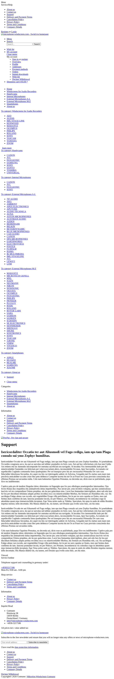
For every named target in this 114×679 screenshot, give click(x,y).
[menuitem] (60, 9)
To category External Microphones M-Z (18, 268)
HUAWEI (11, 360)
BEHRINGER (13, 224)
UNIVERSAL (13, 172)
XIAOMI (11, 367)
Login (14, 31)
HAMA (10, 251)
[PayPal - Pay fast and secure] (14, 438)
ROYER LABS (14, 311)
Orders (15, 72)
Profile (15, 64)
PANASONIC (13, 160)
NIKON (10, 286)
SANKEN (11, 318)
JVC (9, 158)
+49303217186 (8, 567)
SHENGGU (12, 328)
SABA (10, 313)
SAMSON (11, 316)
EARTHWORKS (14, 241)
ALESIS (10, 118)
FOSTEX (11, 246)
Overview (16, 62)
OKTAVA (11, 291)
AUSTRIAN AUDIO (16, 219)
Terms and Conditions (16, 24)
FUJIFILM (11, 249)
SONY (10, 136)
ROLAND (11, 133)
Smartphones (12, 403)
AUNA (10, 214)
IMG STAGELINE (15, 256)
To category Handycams (12, 150)
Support (10, 14)
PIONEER (11, 301)
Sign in (15, 59)
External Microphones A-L (18, 398)
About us (11, 9)
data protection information (26, 647)
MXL (9, 278)
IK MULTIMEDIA (15, 254)
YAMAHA (12, 141)
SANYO (11, 167)
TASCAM (11, 138)
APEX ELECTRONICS (18, 206)
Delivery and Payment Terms (19, 17)
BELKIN (11, 226)
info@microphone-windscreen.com (22, 621)
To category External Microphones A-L (18, 194)
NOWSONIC (13, 288)
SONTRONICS (14, 333)
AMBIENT (12, 204)
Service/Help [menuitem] (16, 16)
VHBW (10, 343)
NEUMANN (12, 283)
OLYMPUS (12, 128)
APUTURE (12, 209)
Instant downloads (20, 74)
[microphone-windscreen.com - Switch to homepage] (25, 34)
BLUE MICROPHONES (18, 231)
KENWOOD (12, 123)
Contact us (11, 12)
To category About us (10, 372)
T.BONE (11, 341)
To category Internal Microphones (16, 177)
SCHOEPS (12, 321)
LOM (9, 264)
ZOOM (10, 143)
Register (5, 31)
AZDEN (10, 221)
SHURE (10, 331)
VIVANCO (12, 345)
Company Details (14, 27)
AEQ (9, 116)
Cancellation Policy (15, 19)
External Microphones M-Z (19, 401)
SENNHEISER (14, 326)
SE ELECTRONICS (16, 323)
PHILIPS (11, 131)
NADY (10, 281)
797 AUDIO (12, 199)
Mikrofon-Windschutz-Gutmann (41, 676)
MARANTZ (12, 126)
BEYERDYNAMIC (16, 229)
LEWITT (11, 261)
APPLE (10, 357)
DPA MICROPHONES (17, 239)
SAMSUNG (12, 163)
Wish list (16, 77)
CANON (11, 155)
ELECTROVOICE (15, 244)
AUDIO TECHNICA (16, 211)
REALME (11, 362)
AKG (9, 201)
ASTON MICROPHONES (19, 216)
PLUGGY (11, 303)
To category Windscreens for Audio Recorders (21, 111)
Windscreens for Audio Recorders (21, 391)
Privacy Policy (13, 22)
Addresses (16, 67)
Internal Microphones (16, 396)
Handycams (12, 393)
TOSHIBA (12, 170)
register (24, 59)
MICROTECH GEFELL (18, 276)
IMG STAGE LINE (15, 121)
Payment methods (20, 69)
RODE (10, 306)
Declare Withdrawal (21, 79)
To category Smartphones (12, 353)
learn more (7, 148)
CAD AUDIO (13, 234)
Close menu (12, 54)
